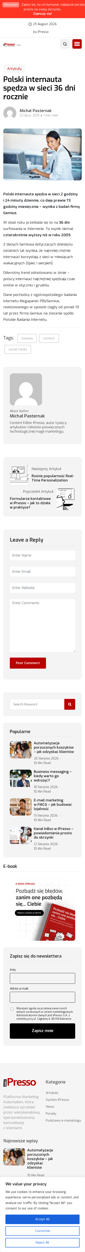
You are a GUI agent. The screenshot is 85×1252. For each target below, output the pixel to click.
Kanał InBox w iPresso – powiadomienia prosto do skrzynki (53, 833)
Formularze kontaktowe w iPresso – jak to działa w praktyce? (30, 503)
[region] (42, 1214)
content (49, 338)
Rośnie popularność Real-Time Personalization (53, 478)
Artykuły (14, 68)
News (50, 1106)
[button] (77, 44)
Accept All (42, 1219)
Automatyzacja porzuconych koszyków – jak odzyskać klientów (54, 747)
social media (18, 349)
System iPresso (57, 1100)
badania (27, 338)
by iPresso (41, 32)
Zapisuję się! (42, 14)
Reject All (42, 1243)
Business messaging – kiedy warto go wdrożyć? (53, 776)
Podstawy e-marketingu (63, 1120)
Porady (51, 1113)
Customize (42, 1231)
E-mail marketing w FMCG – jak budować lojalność (53, 804)
